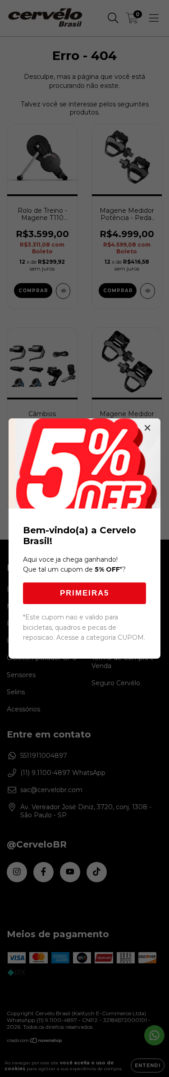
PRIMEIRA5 (84, 593)
